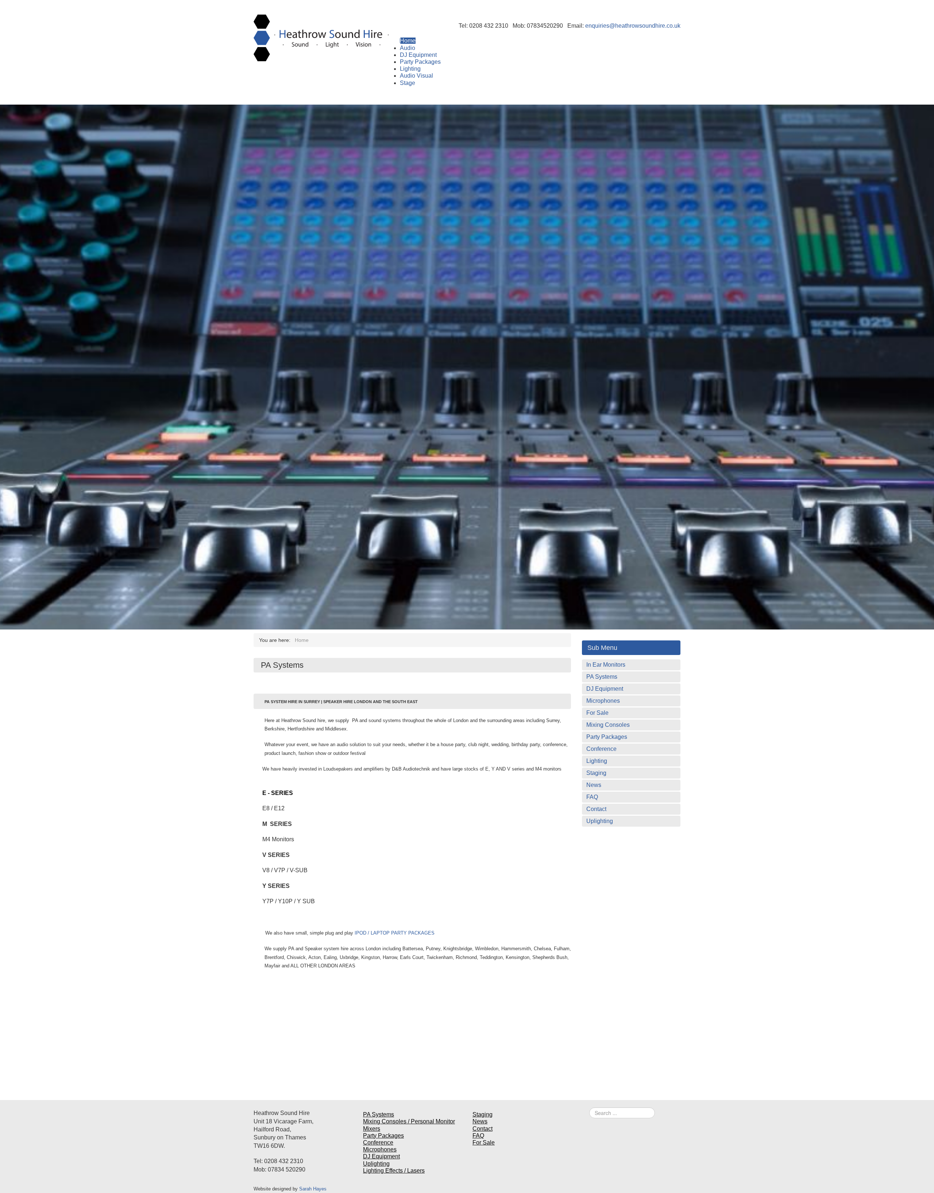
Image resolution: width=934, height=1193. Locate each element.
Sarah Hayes (313, 1189)
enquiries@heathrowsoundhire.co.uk (632, 26)
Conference (601, 749)
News (593, 785)
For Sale (597, 713)
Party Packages (606, 737)
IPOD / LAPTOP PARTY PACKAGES (395, 933)
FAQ (592, 797)
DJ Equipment (604, 689)
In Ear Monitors (605, 665)
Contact (596, 809)
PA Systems (601, 677)
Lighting (596, 761)
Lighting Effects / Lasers (394, 1170)
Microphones (603, 701)
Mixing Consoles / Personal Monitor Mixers (409, 1124)
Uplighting (599, 821)
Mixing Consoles (608, 725)
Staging (596, 773)
